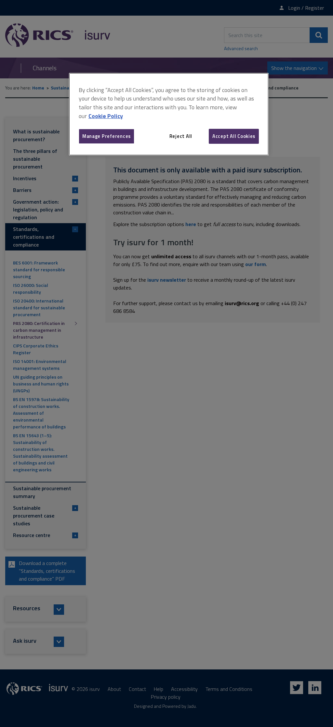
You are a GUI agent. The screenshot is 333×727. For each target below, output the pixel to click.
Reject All (180, 136)
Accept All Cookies (233, 136)
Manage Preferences (106, 136)
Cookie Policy (105, 116)
